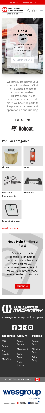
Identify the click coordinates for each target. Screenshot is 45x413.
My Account (22, 349)
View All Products (10, 228)
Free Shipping (14, 2)
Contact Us (22, 286)
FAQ (4, 341)
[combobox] (22, 60)
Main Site (6, 359)
